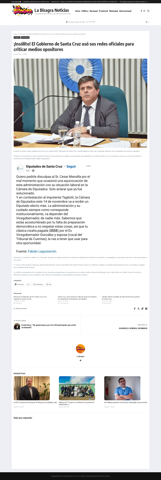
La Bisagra (80, 356)
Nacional (94, 11)
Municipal (113, 11)
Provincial (103, 11)
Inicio (77, 11)
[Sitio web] (80, 360)
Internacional (125, 11)
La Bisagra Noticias (51, 10)
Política (84, 11)
